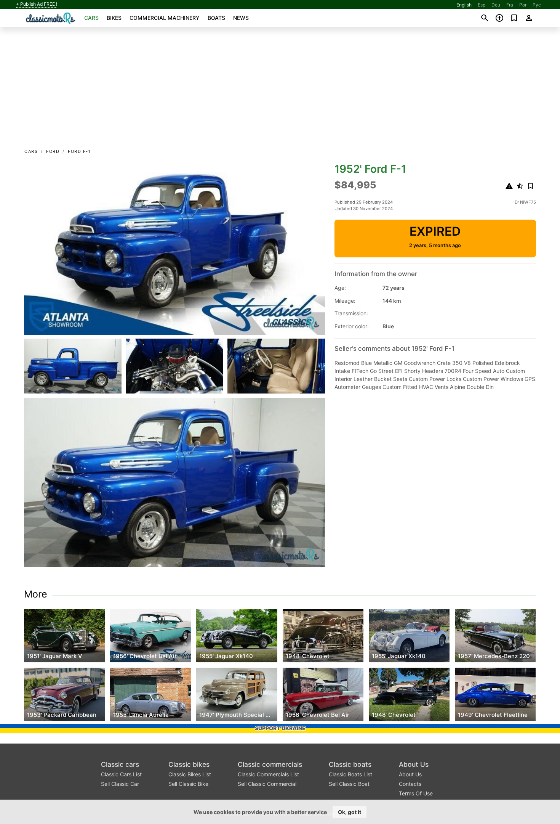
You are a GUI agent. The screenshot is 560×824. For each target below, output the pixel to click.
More (35, 594)
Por (522, 5)
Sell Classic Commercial (267, 784)
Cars (91, 17)
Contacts (410, 784)
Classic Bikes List (189, 774)
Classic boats (350, 764)
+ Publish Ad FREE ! (36, 4)
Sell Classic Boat (349, 784)
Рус (537, 5)
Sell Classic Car (120, 784)
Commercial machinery (165, 17)
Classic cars (120, 764)
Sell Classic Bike (188, 784)
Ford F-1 (79, 151)
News (241, 17)
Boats (216, 17)
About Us (414, 764)
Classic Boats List (350, 774)
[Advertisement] (280, 90)
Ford (52, 151)
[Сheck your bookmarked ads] (514, 18)
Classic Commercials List (268, 774)
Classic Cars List (121, 774)
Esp (481, 5)
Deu (495, 5)
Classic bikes (189, 764)
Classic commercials (270, 764)
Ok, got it (349, 812)
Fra (509, 5)
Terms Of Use (416, 793)
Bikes (114, 17)
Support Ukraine (280, 728)
